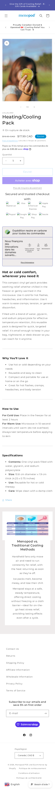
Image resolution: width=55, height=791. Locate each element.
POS (27, 765)
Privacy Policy (14, 683)
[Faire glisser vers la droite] (34, 107)
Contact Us (12, 649)
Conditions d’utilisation (29, 773)
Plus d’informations (27, 262)
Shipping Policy (15, 662)
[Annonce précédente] (5, 5)
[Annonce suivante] (49, 5)
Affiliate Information (18, 669)
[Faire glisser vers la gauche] (20, 107)
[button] (6, 15)
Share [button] (8, 500)
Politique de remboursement (32, 768)
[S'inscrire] (45, 713)
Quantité (7, 154)
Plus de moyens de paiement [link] (27, 188)
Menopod (19, 765)
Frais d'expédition (10, 141)
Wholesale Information (19, 676)
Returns (10, 655)
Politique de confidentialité (29, 778)
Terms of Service (15, 690)
